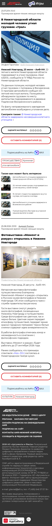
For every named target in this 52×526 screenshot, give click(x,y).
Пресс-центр (38, 415)
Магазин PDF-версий (26, 419)
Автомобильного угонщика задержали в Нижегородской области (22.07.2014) (30, 178)
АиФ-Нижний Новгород (32, 65)
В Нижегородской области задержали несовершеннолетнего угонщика (25, 117)
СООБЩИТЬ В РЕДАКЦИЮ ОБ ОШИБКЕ (22, 436)
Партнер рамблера (25, 513)
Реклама (7, 419)
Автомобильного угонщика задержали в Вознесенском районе (30, 203)
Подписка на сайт (12, 429)
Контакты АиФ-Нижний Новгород (21, 432)
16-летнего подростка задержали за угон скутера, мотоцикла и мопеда (30, 195)
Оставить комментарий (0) (26, 140)
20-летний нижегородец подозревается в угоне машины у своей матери (30, 186)
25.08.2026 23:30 (8, 226)
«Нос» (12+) (19, 353)
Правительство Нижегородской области (21, 280)
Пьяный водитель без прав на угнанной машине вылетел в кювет (29, 212)
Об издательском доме (15, 415)
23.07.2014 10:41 (8, 11)
